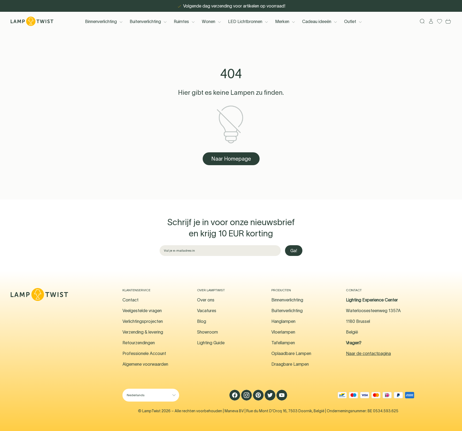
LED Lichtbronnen (245, 21)
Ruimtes (181, 21)
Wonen (208, 21)
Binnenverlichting (101, 21)
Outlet (350, 21)
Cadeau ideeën (316, 21)
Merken (282, 21)
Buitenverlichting (145, 21)
